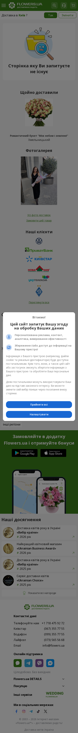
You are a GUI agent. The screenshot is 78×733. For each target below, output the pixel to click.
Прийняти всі (39, 404)
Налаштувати (39, 414)
